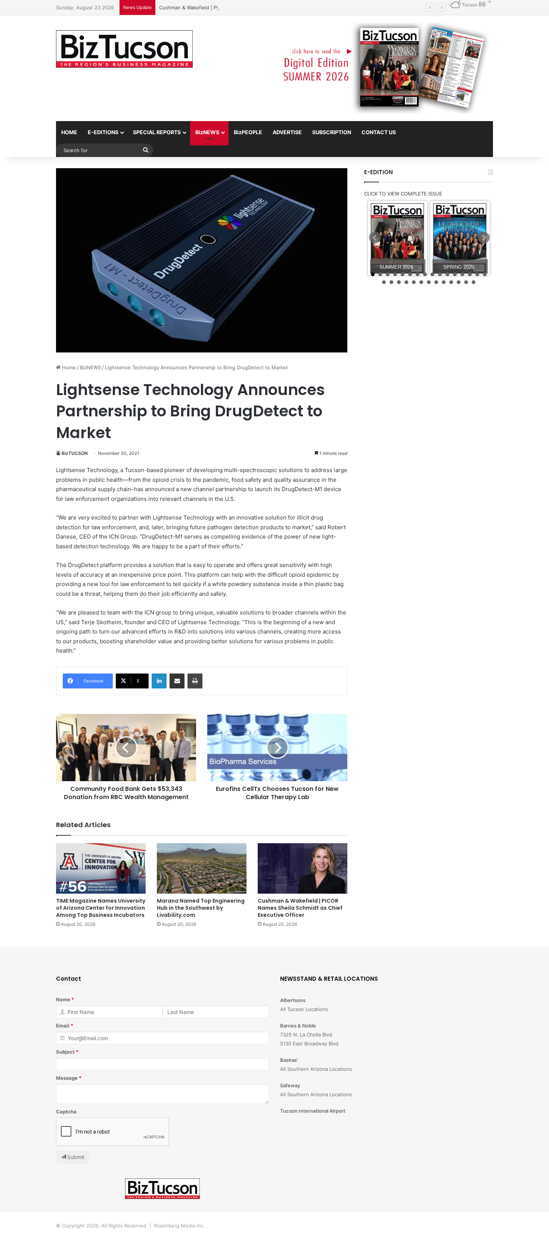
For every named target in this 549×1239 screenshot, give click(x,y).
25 (444, 282)
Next (484, 238)
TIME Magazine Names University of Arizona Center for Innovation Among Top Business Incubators (100, 908)
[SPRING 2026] (460, 238)
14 (470, 274)
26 (451, 282)
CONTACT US (379, 132)
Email (62, 1026)
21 (414, 282)
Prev (375, 238)
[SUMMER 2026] (397, 238)
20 (406, 282)
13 (462, 274)
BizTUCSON (75, 453)
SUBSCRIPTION (331, 132)
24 (436, 282)
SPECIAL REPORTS (157, 132)
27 (458, 282)
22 (421, 282)
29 (473, 282)
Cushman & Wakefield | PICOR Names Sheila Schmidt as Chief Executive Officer (251, 7)
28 (466, 282)
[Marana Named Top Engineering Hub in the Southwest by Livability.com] (201, 868)
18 (391, 282)
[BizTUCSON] (124, 49)
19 (399, 282)
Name (63, 999)
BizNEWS (207, 132)
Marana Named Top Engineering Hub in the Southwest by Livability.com (201, 908)
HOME (69, 132)
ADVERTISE (287, 132)
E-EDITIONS (103, 132)
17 (384, 282)
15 (477, 274)
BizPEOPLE (248, 132)
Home (68, 367)
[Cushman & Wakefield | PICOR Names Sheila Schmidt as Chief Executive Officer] (302, 868)
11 (447, 274)
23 (429, 282)
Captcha (66, 1112)
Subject (65, 1052)
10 (440, 274)
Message (67, 1078)
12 (455, 274)
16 (485, 274)
